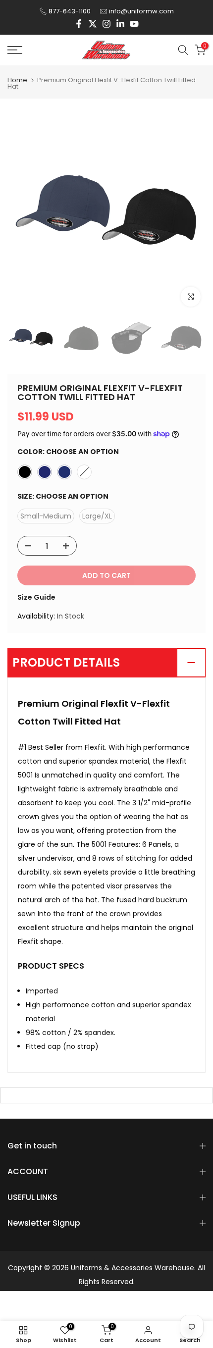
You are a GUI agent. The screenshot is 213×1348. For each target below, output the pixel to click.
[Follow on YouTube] (134, 24)
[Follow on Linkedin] (120, 24)
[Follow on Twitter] (92, 24)
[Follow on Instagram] (106, 24)
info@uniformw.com (141, 11)
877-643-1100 (70, 11)
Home (17, 80)
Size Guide (36, 597)
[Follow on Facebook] (78, 24)
